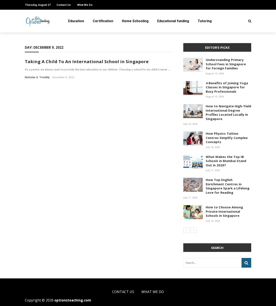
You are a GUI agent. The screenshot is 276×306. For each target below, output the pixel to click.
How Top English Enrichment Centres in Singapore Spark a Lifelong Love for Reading (227, 186)
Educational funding (173, 21)
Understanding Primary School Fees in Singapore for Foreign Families (226, 64)
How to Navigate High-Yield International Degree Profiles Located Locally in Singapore (228, 112)
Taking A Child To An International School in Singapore (87, 61)
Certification (103, 21)
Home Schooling (135, 21)
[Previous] (186, 230)
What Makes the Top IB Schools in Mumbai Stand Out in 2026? (226, 161)
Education (76, 21)
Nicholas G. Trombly (37, 77)
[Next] (194, 230)
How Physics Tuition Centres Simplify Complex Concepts (227, 137)
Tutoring (205, 21)
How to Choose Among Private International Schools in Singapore (224, 211)
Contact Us (63, 4)
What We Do (85, 4)
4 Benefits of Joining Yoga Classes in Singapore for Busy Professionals (227, 87)
